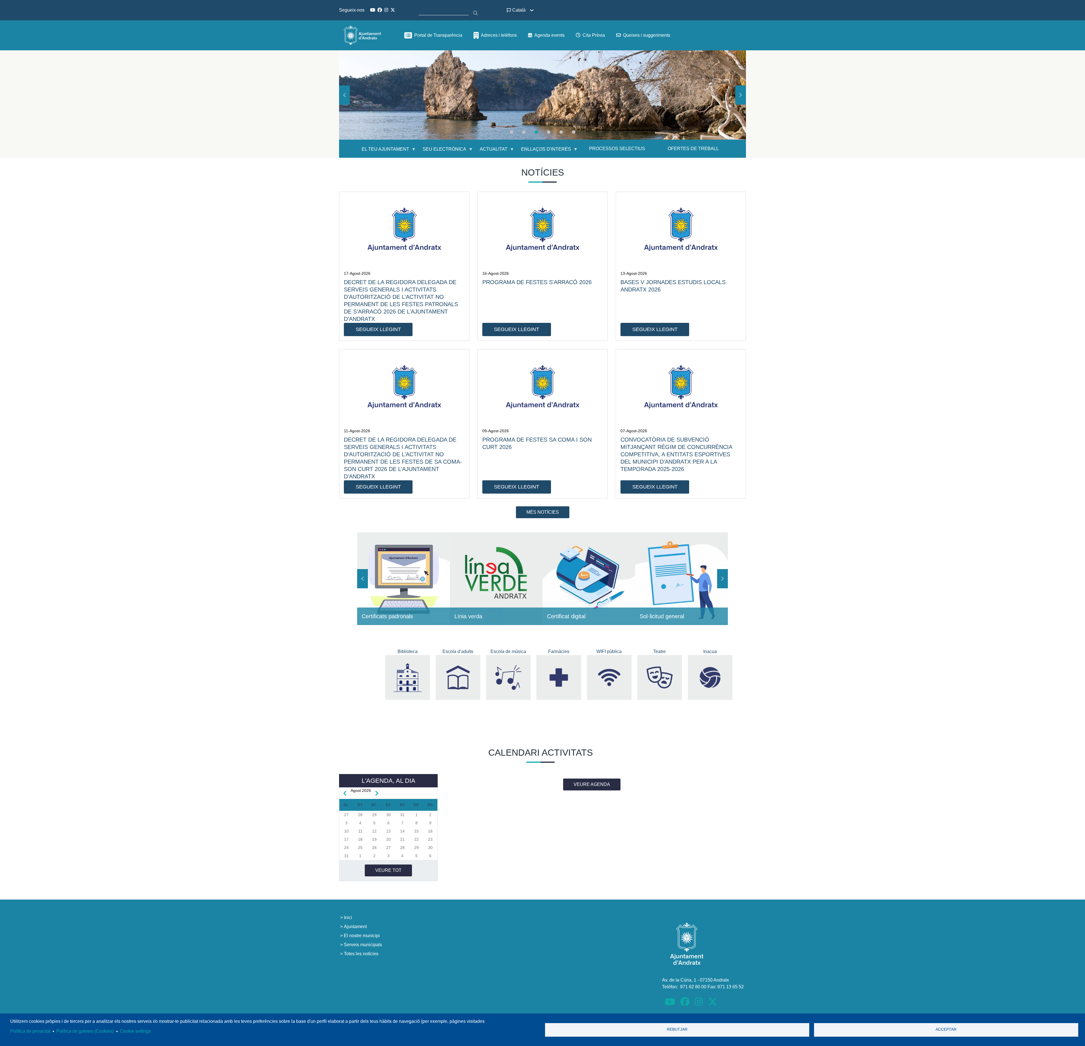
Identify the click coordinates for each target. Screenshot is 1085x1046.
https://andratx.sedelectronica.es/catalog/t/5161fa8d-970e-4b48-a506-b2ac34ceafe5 (681, 578)
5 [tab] (561, 132)
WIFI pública (609, 651)
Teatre (659, 651)
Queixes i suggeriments (646, 35)
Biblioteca (408, 651)
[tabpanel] (542, 95)
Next (740, 95)
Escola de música (508, 651)
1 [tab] (511, 132)
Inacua (710, 651)
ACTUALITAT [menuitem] (490, 151)
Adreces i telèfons (499, 35)
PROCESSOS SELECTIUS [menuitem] (617, 148)
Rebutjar (677, 1029)
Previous (344, 95)
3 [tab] (536, 132)
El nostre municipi (362, 935)
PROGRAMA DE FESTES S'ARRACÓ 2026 (537, 282)
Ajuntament (355, 926)
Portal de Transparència (438, 35)
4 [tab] (548, 132)
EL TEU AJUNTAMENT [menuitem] (382, 151)
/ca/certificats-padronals (403, 578)
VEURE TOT (388, 870)
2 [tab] (524, 132)
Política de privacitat (30, 1031)
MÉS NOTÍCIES (542, 512)
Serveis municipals (363, 944)
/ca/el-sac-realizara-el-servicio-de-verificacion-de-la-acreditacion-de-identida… (588, 578)
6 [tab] (573, 132)
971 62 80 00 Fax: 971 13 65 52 (712, 986)
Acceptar (946, 1029)
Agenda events (549, 35)
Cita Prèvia (594, 35)
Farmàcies (558, 651)
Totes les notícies (361, 953)
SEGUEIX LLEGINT (378, 329)
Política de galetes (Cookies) (85, 1031)
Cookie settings (135, 1031)
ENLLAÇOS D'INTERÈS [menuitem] (542, 151)
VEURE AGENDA (592, 784)
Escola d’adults (457, 651)
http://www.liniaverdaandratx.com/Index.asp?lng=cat (496, 578)
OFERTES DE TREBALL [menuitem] (693, 148)
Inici (348, 917)
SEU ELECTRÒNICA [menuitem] (441, 151)
